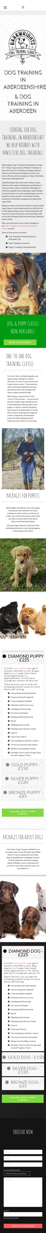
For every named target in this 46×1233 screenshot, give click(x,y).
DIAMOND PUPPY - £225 (26, 657)
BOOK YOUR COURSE (20, 342)
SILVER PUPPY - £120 (26, 780)
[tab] (23, 657)
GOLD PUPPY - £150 (25, 766)
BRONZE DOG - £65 (26, 1083)
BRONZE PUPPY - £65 (26, 794)
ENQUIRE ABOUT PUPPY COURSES (23, 812)
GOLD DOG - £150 (26, 1057)
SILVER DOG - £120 (25, 1070)
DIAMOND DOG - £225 (26, 952)
